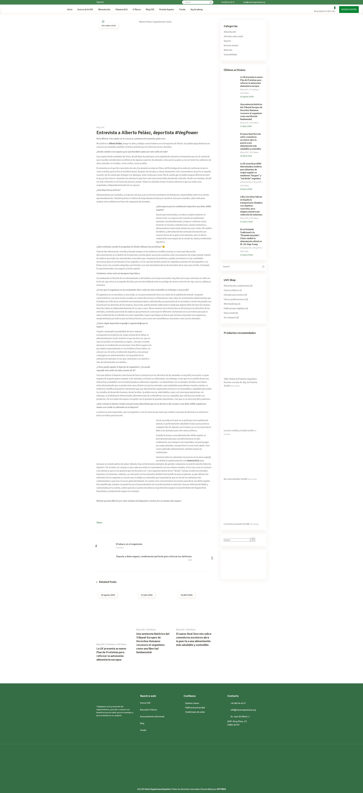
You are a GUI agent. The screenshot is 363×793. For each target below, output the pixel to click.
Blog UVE (100, 127)
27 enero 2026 (246, 222)
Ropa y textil (229, 313)
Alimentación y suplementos (237, 285)
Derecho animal (231, 45)
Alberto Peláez (115, 143)
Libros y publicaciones (234, 299)
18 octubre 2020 (109, 25)
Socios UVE (145, 703)
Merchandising (230, 304)
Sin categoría (230, 317)
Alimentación (230, 32)
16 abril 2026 (186, 595)
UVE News (121, 644)
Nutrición (228, 50)
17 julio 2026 (146, 595)
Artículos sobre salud (233, 36)
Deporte (227, 41)
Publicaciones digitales (234, 308)
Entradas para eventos (234, 295)
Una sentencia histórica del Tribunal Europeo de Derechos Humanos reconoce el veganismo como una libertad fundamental (152, 643)
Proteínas (110, 644)
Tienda (143, 730)
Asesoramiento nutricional (152, 716)
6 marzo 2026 (246, 189)
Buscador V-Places (148, 709)
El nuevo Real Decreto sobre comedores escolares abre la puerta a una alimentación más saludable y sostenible (193, 639)
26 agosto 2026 (108, 595)
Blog (142, 723)
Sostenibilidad (230, 54)
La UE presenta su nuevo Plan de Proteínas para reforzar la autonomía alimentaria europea (111, 654)
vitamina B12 (193, 460)
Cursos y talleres (231, 290)
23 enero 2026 (246, 255)
